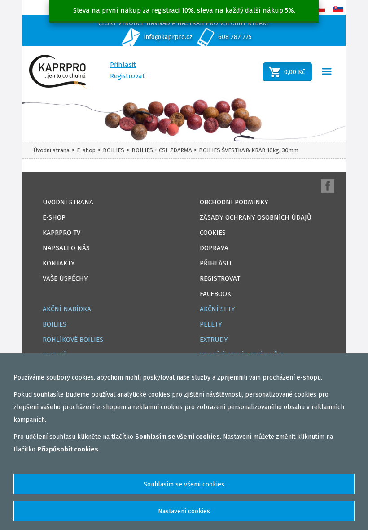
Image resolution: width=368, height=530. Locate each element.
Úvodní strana (52, 150)
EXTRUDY (214, 340)
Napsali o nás (66, 248)
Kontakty (59, 263)
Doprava (214, 248)
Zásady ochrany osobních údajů (255, 217)
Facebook (215, 294)
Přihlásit (123, 65)
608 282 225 (235, 37)
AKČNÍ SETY (217, 309)
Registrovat (127, 76)
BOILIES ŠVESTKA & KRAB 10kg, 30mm (248, 150)
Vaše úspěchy (65, 278)
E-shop (86, 150)
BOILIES (113, 150)
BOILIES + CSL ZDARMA (161, 150)
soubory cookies (70, 377)
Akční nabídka (67, 309)
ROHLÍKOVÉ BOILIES (73, 340)
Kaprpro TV (61, 233)
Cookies (213, 233)
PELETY (211, 324)
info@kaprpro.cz (168, 37)
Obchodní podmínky (234, 202)
